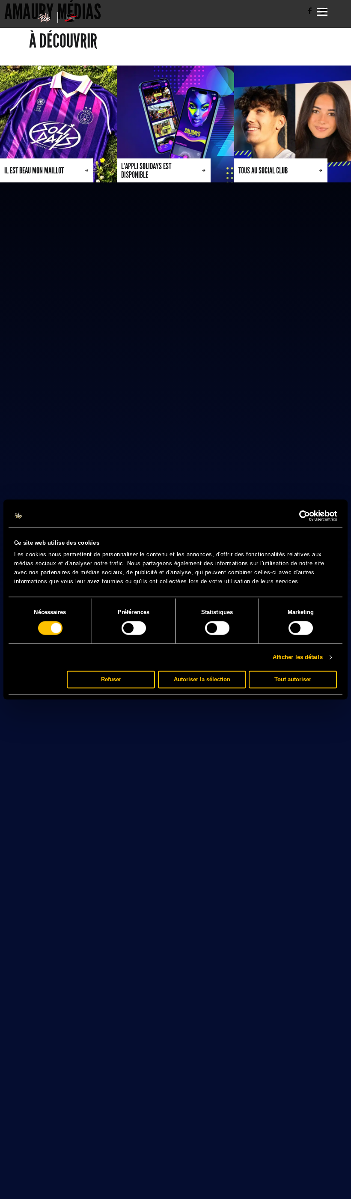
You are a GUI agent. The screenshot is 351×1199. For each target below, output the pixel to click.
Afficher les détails (298, 657)
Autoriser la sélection (202, 679)
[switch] (134, 628)
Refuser (111, 679)
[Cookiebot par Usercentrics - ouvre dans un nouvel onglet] (299, 516)
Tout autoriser (292, 679)
